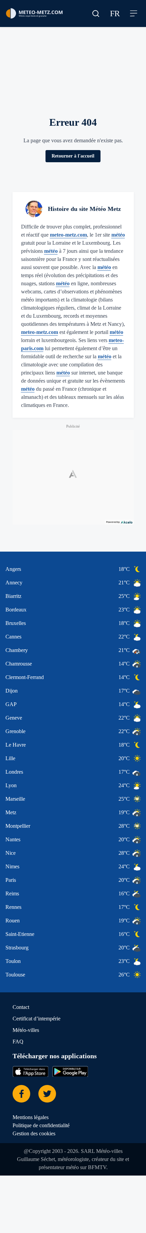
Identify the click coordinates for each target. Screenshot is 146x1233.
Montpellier (17, 826)
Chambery (16, 650)
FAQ (18, 1041)
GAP (11, 704)
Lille (10, 758)
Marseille (15, 799)
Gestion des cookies (34, 1133)
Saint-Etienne (19, 934)
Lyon (11, 785)
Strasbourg (17, 947)
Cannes (13, 636)
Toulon (13, 961)
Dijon (11, 691)
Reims (12, 893)
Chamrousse (18, 664)
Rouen (12, 920)
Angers (13, 569)
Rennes (13, 907)
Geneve (13, 718)
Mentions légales (31, 1117)
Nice (10, 853)
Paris (10, 880)
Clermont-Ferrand (24, 677)
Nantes (12, 839)
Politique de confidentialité (41, 1125)
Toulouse (15, 974)
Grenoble (15, 731)
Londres (14, 772)
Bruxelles (15, 623)
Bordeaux (15, 609)
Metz (10, 812)
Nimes (12, 866)
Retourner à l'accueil (73, 156)
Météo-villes (26, 1030)
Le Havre (15, 745)
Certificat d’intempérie (36, 1018)
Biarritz (13, 596)
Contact (21, 1007)
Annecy (13, 582)
